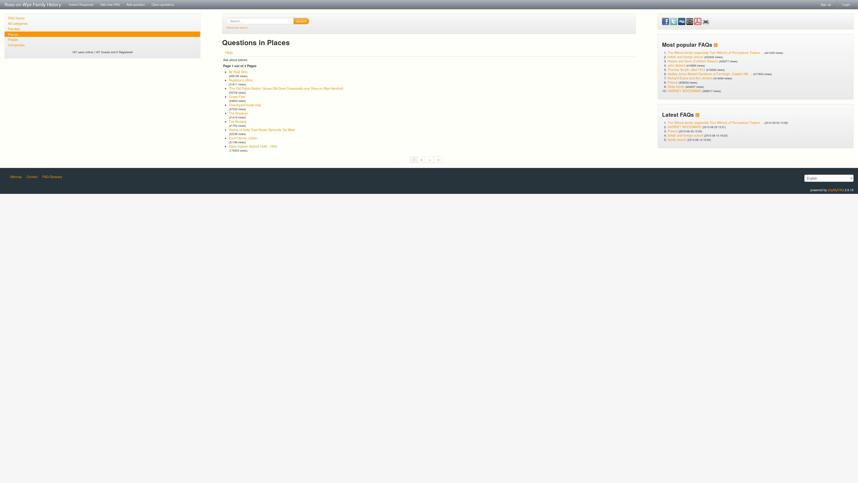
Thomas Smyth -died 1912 (686, 69)
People (13, 39)
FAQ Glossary (52, 176)
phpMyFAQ (836, 190)
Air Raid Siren (238, 72)
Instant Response (81, 4)
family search (677, 139)
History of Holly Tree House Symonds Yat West (262, 129)
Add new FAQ (110, 4)
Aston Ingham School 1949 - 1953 (253, 146)
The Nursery (237, 121)
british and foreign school (685, 57)
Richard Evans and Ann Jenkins (690, 78)
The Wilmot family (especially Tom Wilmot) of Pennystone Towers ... (715, 52)
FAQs (229, 52)
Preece (673, 82)
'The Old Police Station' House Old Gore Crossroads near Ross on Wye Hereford (286, 88)
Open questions (163, 4)
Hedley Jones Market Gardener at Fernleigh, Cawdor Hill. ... (710, 74)
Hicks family (676, 86)
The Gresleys (238, 113)
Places (13, 34)
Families (14, 28)
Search (301, 21)
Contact (32, 176)
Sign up (825, 4)
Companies (16, 44)
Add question (135, 4)
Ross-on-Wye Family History (32, 4)
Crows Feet (237, 96)
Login (846, 4)
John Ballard (676, 65)
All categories (18, 23)
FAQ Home (16, 18)
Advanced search (237, 27)
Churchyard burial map (245, 105)
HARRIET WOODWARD (684, 91)
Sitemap (16, 176)
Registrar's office (240, 80)
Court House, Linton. (243, 138)
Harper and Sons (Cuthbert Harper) (693, 61)
